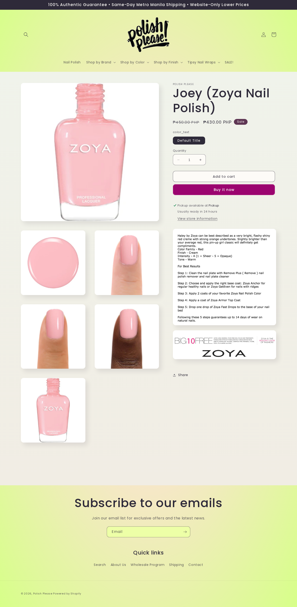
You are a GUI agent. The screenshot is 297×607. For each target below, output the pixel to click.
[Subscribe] (185, 531)
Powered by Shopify (67, 593)
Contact (195, 564)
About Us (118, 564)
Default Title (189, 140)
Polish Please (42, 593)
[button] (26, 35)
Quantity (179, 150)
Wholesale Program (148, 564)
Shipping (176, 564)
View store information (197, 218)
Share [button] (183, 375)
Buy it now (224, 189)
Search (100, 564)
